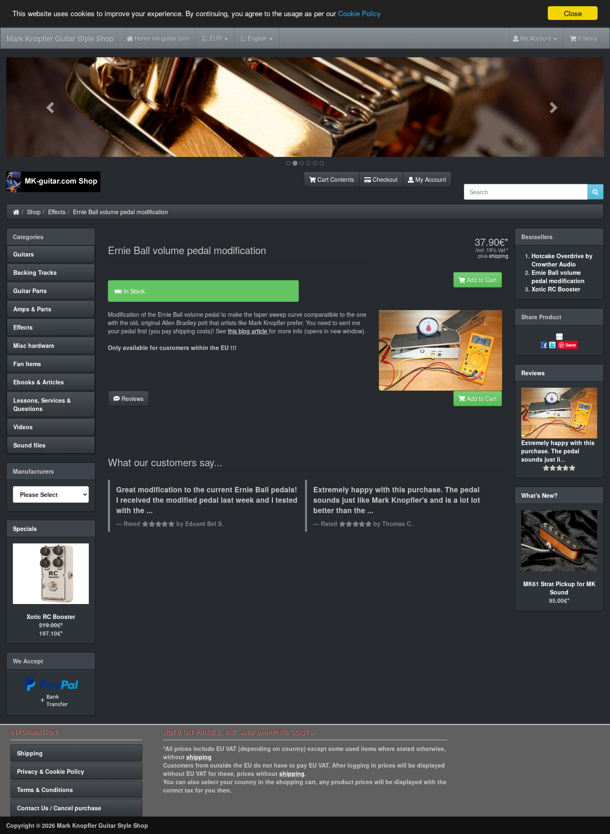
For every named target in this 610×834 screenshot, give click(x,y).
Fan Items (27, 364)
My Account (430, 179)
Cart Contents (335, 179)
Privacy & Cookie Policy (50, 771)
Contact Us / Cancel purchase (59, 808)
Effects (57, 212)
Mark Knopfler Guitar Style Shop (60, 38)
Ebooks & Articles (38, 382)
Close (573, 13)
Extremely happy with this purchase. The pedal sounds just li (558, 450)
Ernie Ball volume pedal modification (120, 212)
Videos (23, 427)
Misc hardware (33, 345)
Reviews (132, 398)
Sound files (29, 445)
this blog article (247, 331)
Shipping (30, 753)
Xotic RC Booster (51, 616)
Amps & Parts (32, 309)
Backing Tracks (35, 272)
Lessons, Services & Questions (42, 404)
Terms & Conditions (45, 789)
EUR (213, 38)
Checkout (384, 179)
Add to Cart (481, 280)
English (254, 38)
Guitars (23, 254)
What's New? (539, 495)
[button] (51, 107)
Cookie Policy (359, 13)
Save (571, 345)
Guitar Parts (30, 290)
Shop (34, 212)
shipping (498, 255)
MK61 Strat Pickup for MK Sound (559, 588)
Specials (25, 528)
